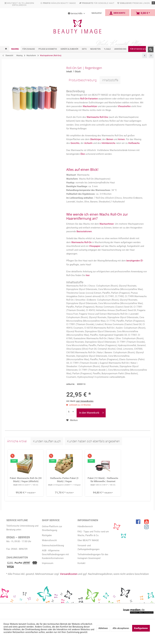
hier (87, 275)
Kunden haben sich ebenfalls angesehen (93, 441)
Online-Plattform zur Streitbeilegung (52, 528)
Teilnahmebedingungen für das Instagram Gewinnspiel (93, 556)
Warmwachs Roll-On (81, 242)
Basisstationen (84, 231)
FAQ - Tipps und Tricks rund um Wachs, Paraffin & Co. (93, 533)
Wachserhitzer (90, 106)
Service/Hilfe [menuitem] (76, 13)
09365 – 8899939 (18, 537)
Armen (121, 139)
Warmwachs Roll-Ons (97, 117)
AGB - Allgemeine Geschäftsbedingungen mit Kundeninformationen (55, 554)
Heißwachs (134, 143)
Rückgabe (47, 535)
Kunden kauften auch (47, 441)
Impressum (47, 563)
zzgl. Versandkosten (84, 401)
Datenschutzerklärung (53, 545)
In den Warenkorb (89, 412)
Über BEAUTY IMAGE (88, 540)
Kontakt (81, 563)
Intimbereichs (108, 143)
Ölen (82, 154)
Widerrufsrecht (49, 540)
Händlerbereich (85, 526)
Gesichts (75, 143)
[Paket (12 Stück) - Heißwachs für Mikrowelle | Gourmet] (103, 464)
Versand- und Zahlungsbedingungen (88, 547)
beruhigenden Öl (134, 260)
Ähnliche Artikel (17, 441)
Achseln (88, 143)
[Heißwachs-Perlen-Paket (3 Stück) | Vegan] (64, 464)
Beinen (109, 139)
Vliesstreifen (124, 106)
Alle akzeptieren (121, 628)
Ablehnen (103, 628)
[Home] (6, 49)
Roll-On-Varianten (89, 98)
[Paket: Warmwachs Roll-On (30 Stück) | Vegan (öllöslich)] (26, 464)
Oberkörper (95, 139)
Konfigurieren (141, 628)
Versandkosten (68, 573)
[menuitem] (149, 49)
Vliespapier (95, 246)
